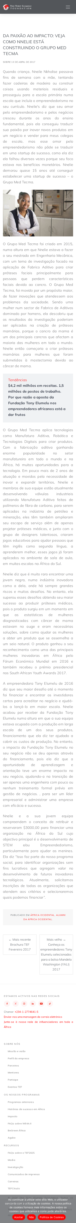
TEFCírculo (14, 1188)
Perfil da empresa (18, 1058)
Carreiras (13, 1181)
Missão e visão (17, 1051)
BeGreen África (17, 1130)
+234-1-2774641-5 (26, 1011)
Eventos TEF (15, 1086)
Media (11, 1159)
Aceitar (18, 1217)
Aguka (11, 1137)
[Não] (71, 1209)
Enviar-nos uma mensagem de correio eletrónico (33, 1016)
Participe (13, 1079)
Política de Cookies (52, 1217)
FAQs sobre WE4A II (20, 1123)
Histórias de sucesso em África (26, 1109)
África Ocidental (42, 915)
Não (31, 1217)
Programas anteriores (21, 1102)
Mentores (13, 1072)
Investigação (15, 1167)
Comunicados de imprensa (24, 1174)
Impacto (12, 1116)
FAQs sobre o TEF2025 (21, 1152)
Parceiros (13, 1065)
